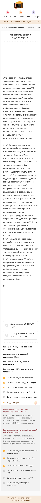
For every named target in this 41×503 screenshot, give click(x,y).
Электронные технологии (14, 27)
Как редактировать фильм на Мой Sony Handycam (22, 335)
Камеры (31, 27)
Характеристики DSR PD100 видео (22, 325)
